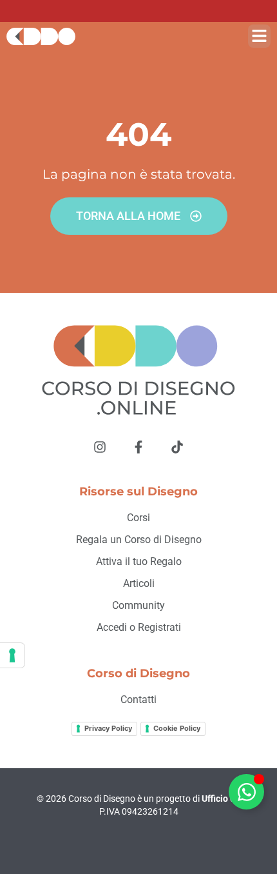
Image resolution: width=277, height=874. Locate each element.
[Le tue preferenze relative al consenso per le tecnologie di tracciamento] (12, 655)
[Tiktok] (177, 447)
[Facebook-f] (138, 447)
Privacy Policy (108, 728)
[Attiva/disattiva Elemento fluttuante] (246, 791)
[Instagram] (100, 447)
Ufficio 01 (221, 798)
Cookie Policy (176, 728)
